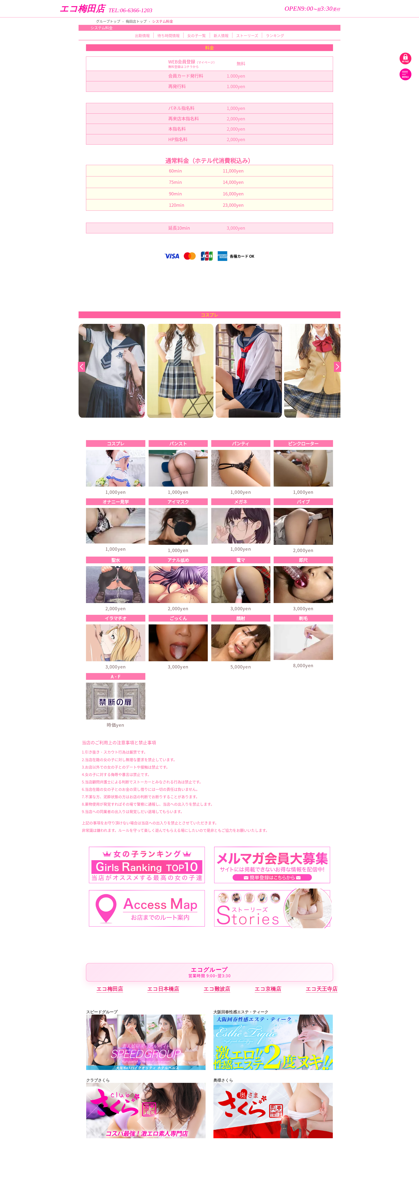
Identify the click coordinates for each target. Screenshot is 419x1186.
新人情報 (384, 54)
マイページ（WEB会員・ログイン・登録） (353, 135)
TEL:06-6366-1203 (130, 10)
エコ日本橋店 (163, 989)
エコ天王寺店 (322, 989)
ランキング (275, 35)
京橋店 (382, 178)
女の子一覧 (196, 35)
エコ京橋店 (268, 989)
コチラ (188, 66)
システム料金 (384, 85)
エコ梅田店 (82, 9)
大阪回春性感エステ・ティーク (354, 272)
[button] (337, 367)
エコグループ (353, 164)
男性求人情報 (384, 122)
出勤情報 (384, 41)
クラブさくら (353, 306)
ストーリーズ (384, 29)
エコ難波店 (217, 989)
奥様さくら (353, 353)
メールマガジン (384, 110)
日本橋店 (382, 192)
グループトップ (108, 21)
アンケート (384, 97)
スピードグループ (353, 225)
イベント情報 (384, 66)
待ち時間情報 (168, 35)
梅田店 (382, 286)
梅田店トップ (136, 21)
